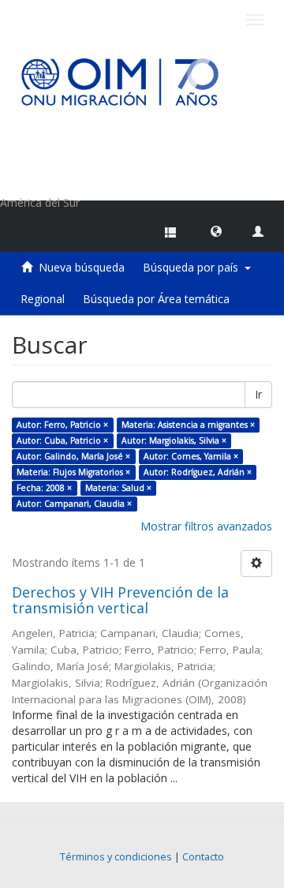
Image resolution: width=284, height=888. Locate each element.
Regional (43, 298)
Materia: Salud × (118, 487)
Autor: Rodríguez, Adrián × (198, 472)
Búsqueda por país (194, 267)
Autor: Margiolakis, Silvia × (173, 440)
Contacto (203, 857)
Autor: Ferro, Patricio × (62, 424)
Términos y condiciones (116, 857)
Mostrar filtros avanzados (206, 526)
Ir (258, 394)
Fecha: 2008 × (44, 487)
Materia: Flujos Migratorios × (73, 472)
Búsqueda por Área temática (156, 298)
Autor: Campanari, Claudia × (74, 503)
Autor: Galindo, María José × (73, 456)
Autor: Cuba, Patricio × (62, 440)
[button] (216, 230)
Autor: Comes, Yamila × (191, 456)
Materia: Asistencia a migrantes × (188, 424)
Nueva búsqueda (82, 267)
